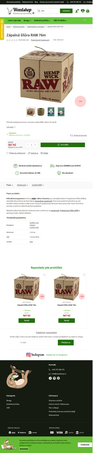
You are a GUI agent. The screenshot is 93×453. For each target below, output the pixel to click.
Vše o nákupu (53, 408)
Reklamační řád (26, 2)
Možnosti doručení (79, 135)
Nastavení (23, 449)
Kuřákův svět (33, 223)
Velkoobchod (53, 415)
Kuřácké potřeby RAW (33, 226)
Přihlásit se (65, 342)
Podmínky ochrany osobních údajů (61, 411)
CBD (7, 408)
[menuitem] (13, 20)
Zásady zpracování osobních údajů (51, 2)
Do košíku (64, 145)
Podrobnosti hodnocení (39, 40)
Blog (35, 2)
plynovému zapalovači (42, 201)
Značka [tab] (36, 185)
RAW (33, 198)
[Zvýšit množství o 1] (34, 145)
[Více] (82, 20)
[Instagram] (53, 378)
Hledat (65, 11)
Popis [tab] (8, 185)
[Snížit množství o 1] (27, 145)
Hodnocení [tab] (20, 185)
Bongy (8, 400)
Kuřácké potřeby (12, 404)
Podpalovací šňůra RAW (68, 210)
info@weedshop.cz (58, 374)
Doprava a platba (54, 400)
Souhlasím (84, 444)
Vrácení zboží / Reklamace (58, 404)
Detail (25, 320)
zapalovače (54, 210)
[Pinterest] (57, 378)
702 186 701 (76, 2)
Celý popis (9, 127)
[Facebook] (49, 378)
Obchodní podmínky (13, 2)
